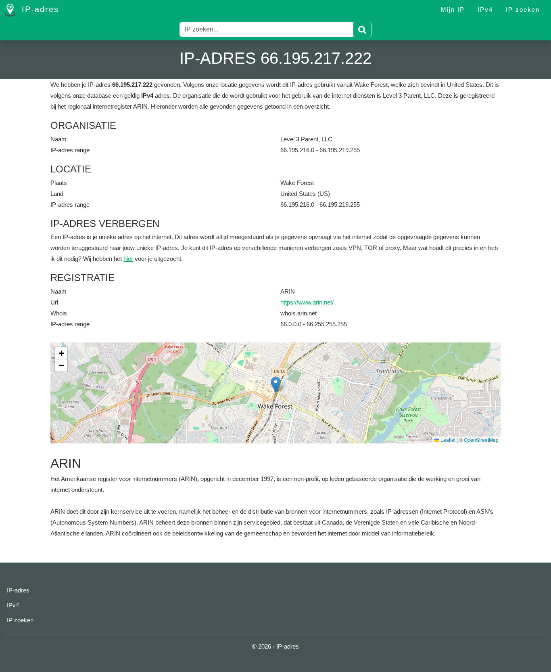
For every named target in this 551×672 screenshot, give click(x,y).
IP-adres (39, 9)
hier (128, 258)
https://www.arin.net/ (307, 302)
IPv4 (485, 9)
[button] (276, 384)
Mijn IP (453, 9)
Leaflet (447, 439)
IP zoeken (523, 9)
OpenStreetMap (481, 439)
